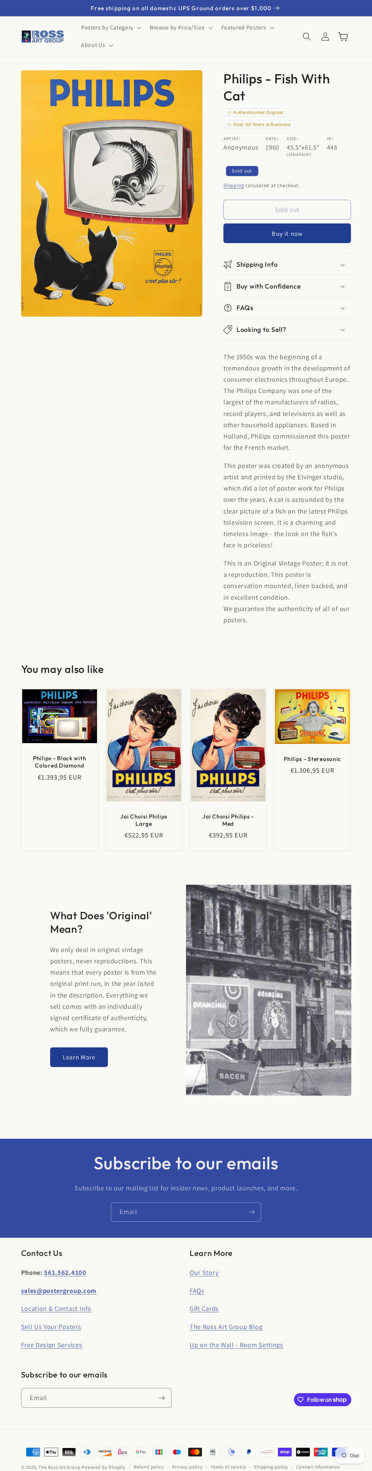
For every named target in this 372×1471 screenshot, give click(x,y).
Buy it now (287, 233)
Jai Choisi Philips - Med (228, 820)
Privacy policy (187, 1467)
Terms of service (228, 1467)
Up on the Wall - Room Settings (236, 1344)
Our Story (204, 1272)
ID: (330, 138)
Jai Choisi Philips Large (143, 820)
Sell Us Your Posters (51, 1326)
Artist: (232, 138)
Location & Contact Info (56, 1308)
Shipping (233, 185)
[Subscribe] (251, 1212)
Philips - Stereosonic (312, 758)
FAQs (197, 1290)
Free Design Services (51, 1344)
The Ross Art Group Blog (226, 1326)
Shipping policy (271, 1467)
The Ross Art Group (60, 1467)
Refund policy (149, 1467)
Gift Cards (204, 1308)
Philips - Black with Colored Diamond (59, 762)
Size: (292, 138)
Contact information (318, 1467)
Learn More (79, 1057)
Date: (272, 138)
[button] (110, 28)
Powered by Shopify (104, 1467)
